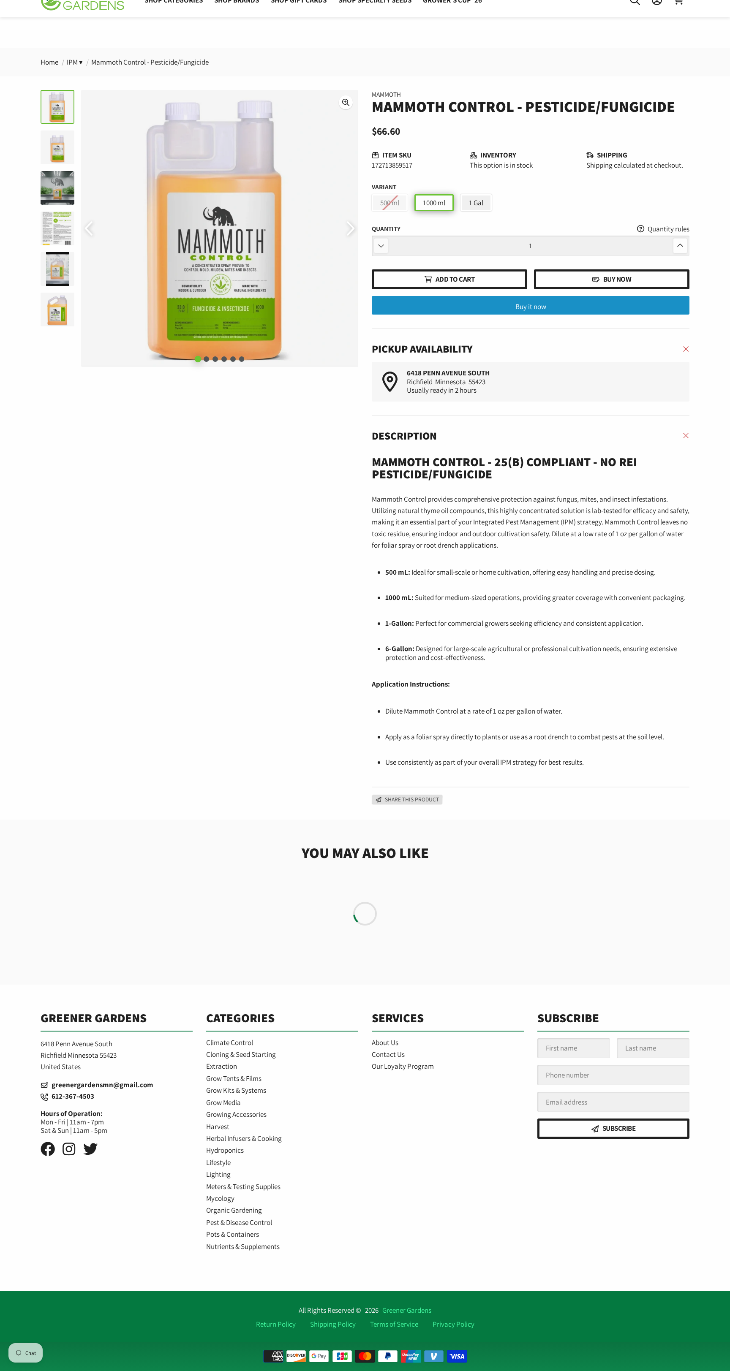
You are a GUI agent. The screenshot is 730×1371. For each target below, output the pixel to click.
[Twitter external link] (90, 1149)
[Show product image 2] (206, 359)
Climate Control (229, 1042)
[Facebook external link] (48, 1149)
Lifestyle (218, 1162)
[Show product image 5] (233, 359)
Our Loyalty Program (403, 1066)
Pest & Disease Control (239, 1222)
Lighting (218, 1174)
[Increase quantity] (680, 245)
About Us (385, 1042)
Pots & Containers (232, 1234)
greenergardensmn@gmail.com (100, 1084)
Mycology (220, 1198)
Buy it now (530, 306)
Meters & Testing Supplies (243, 1186)
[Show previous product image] (89, 228)
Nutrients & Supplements (243, 1246)
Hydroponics (225, 1150)
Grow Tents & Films (233, 1078)
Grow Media (223, 1102)
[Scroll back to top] (365, 1355)
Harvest (217, 1126)
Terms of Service (394, 1324)
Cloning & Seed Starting (241, 1054)
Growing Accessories (236, 1114)
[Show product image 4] (224, 359)
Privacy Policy (453, 1324)
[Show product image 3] (215, 359)
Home (49, 62)
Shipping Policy (333, 1324)
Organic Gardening (234, 1210)
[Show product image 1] (197, 359)
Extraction (221, 1066)
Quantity (386, 229)
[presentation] (346, 102)
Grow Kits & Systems (236, 1090)
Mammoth (386, 94)
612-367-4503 (71, 1096)
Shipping (599, 165)
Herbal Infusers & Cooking (244, 1138)
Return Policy (276, 1324)
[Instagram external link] (69, 1149)
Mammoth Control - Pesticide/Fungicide (150, 62)
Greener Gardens (406, 1310)
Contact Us (388, 1054)
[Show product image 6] (242, 359)
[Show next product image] (349, 228)
